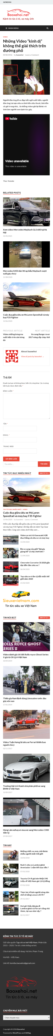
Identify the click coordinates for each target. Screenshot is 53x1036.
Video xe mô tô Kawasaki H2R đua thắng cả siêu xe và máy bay (34, 536)
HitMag (28, 1033)
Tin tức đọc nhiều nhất (12, 509)
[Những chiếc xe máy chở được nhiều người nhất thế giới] (10, 851)
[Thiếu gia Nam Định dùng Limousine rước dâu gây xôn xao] (26, 695)
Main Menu (13, 28)
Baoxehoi (21, 1029)
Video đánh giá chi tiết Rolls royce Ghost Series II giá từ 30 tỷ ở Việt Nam (25, 656)
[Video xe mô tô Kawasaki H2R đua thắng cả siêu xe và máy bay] (10, 535)
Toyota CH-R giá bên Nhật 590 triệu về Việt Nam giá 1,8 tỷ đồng (35, 879)
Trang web (8, 446)
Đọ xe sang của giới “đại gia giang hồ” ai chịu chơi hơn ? (32, 550)
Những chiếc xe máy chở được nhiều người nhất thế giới (34, 852)
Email (6, 435)
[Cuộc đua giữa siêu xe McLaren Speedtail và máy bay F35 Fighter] (26, 312)
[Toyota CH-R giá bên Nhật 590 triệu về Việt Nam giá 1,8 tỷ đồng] (10, 879)
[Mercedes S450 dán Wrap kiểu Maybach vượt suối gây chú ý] (26, 268)
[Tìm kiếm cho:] (26, 464)
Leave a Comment (32, 55)
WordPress (17, 1033)
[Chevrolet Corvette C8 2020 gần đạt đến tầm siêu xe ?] (10, 563)
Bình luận (8, 391)
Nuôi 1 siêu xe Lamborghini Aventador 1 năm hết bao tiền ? (34, 866)
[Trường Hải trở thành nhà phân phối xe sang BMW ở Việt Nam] (26, 783)
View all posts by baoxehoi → (32, 356)
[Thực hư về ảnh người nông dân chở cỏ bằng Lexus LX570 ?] (10, 892)
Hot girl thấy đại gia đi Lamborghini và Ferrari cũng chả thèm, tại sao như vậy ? (35, 908)
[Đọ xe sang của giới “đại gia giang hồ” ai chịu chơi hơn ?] (10, 549)
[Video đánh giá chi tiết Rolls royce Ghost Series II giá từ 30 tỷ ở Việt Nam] (26, 652)
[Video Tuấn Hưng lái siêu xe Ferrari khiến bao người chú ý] (26, 739)
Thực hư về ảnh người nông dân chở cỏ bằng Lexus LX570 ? (34, 893)
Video (5, 37)
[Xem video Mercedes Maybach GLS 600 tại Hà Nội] (26, 227)
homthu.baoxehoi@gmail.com (22, 963)
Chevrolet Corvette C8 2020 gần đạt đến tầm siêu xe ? (35, 563)
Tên (5, 424)
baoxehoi (19, 55)
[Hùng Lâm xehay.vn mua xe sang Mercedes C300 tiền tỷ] (26, 827)
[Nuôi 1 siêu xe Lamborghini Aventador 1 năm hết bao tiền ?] (10, 865)
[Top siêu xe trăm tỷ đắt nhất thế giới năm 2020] (10, 576)
